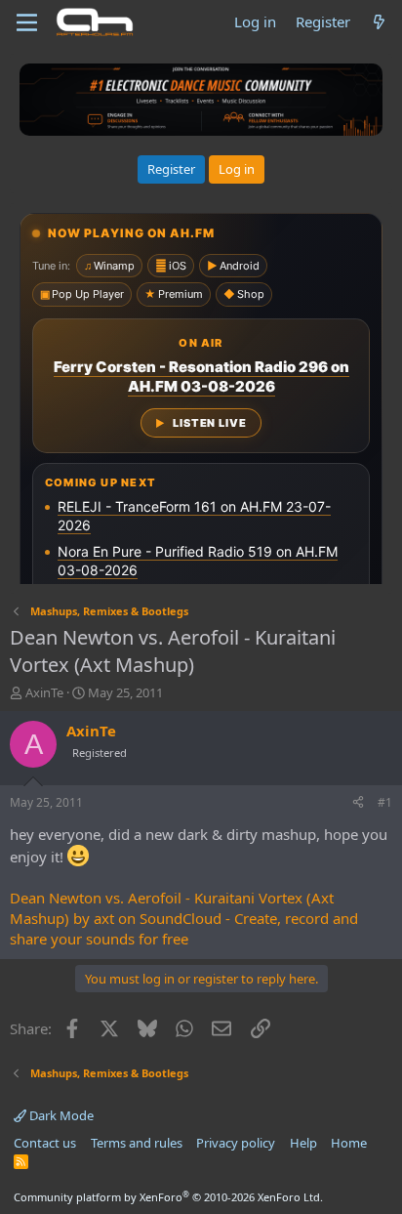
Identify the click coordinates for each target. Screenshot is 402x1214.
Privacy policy (235, 1142)
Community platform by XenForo (168, 1197)
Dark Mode (60, 1115)
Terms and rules (136, 1142)
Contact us (45, 1142)
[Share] (358, 803)
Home (349, 1142)
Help (303, 1142)
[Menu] (27, 22)
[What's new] (379, 22)
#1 (385, 802)
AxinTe (44, 692)
